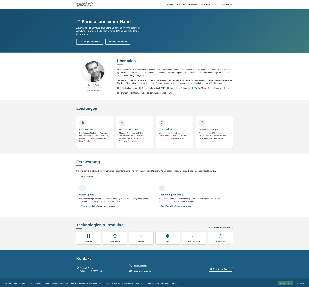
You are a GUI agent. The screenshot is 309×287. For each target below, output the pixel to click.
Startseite (169, 4)
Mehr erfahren (182, 283)
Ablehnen (300, 283)
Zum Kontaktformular (222, 269)
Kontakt (216, 4)
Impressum (227, 4)
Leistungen (180, 4)
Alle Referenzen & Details (220, 227)
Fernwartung (193, 4)
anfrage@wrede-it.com (143, 271)
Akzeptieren (285, 283)
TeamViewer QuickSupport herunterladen (98, 206)
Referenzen (206, 4)
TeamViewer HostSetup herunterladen (176, 206)
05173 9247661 (140, 266)
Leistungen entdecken (90, 42)
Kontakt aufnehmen (118, 42)
